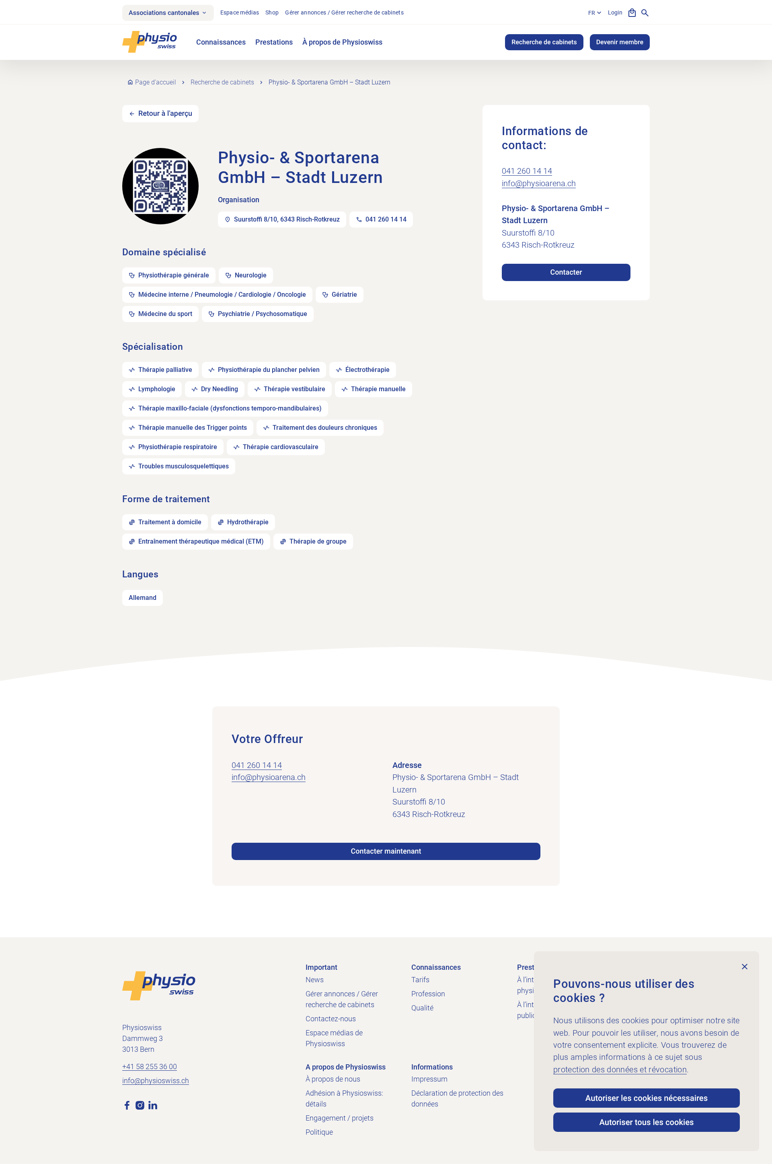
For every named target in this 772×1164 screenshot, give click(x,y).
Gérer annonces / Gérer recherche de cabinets (344, 12)
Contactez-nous (331, 1018)
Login (615, 12)
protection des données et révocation (620, 1069)
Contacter (566, 272)
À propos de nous (333, 1079)
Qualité (422, 1008)
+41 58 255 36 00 (149, 1066)
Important (321, 967)
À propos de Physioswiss (342, 42)
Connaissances (221, 42)
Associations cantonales (164, 12)
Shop (272, 12)
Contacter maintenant (386, 851)
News (315, 979)
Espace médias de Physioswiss (334, 1038)
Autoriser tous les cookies (646, 1122)
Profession (428, 994)
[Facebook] (127, 1105)
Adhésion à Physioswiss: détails (344, 1098)
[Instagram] (140, 1105)
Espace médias (239, 12)
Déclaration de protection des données (457, 1098)
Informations (432, 1067)
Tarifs (420, 979)
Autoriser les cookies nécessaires (646, 1098)
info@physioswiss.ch (155, 1080)
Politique (319, 1132)
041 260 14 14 (527, 171)
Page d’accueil (155, 82)
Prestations (274, 42)
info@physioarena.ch (539, 183)
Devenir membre (619, 42)
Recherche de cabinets (544, 42)
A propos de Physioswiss (346, 1067)
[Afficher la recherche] (645, 13)
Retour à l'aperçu (165, 113)
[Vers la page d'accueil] (158, 985)
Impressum (429, 1079)
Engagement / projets (340, 1118)
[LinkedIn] (153, 1105)
